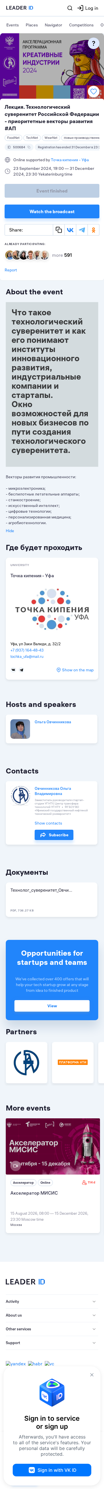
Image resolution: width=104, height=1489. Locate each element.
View (52, 1005)
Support (13, 1342)
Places (32, 25)
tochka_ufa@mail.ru (26, 656)
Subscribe (58, 834)
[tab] (52, 1302)
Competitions (81, 25)
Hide (10, 530)
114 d (91, 1182)
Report (11, 270)
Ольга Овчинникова (53, 722)
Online (45, 1183)
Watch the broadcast (52, 211)
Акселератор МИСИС (34, 1193)
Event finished (52, 191)
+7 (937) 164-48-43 (27, 650)
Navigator (53, 25)
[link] (53, 1175)
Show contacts (48, 823)
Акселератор (23, 1183)
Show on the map (78, 669)
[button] (52, 1302)
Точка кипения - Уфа (70, 159)
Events (12, 25)
